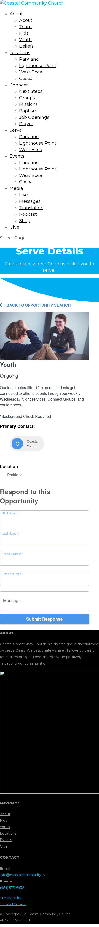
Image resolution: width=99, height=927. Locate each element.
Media (16, 188)
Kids (24, 33)
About (16, 14)
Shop (24, 220)
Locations (20, 52)
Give (14, 227)
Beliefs (26, 46)
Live (23, 195)
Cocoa (26, 78)
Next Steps (31, 91)
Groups (27, 98)
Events (17, 156)
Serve (16, 130)
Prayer (26, 123)
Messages (30, 201)
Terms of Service (13, 904)
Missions (28, 104)
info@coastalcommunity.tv (22, 875)
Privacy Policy (10, 897)
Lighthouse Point (37, 65)
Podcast (28, 214)
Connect (19, 85)
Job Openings (34, 117)
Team (25, 26)
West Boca (30, 72)
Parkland (29, 59)
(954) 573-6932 (12, 888)
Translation (31, 207)
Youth (25, 39)
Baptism (28, 110)
